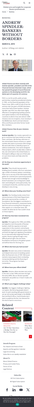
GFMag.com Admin (16, 48)
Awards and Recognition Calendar (14, 349)
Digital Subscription (18, 381)
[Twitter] (4, 54)
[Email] (15, 54)
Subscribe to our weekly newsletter (14, 354)
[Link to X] (28, 389)
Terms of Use (7, 366)
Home (4, 12)
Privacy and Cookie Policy (11, 364)
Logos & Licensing (9, 352)
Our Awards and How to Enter (13, 346)
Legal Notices (7, 369)
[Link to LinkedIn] (14, 389)
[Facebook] (8, 54)
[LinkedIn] (12, 54)
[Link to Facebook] (7, 389)
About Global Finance (10, 361)
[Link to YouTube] (21, 389)
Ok (17, 404)
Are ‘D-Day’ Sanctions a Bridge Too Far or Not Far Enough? (11, 330)
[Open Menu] (29, 3)
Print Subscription (18, 378)
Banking (11, 12)
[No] (32, 401)
